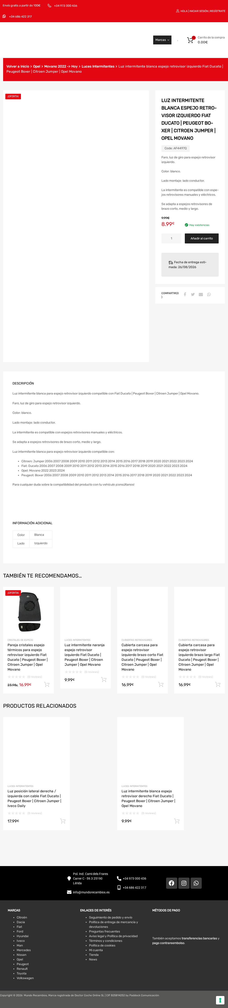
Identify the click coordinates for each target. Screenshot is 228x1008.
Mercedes (24, 950)
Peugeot (23, 964)
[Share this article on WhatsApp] (208, 295)
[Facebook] (171, 883)
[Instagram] (183, 883)
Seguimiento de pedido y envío (110, 917)
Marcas (160, 40)
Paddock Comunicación (144, 995)
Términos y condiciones (105, 941)
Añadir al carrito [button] (46, 684)
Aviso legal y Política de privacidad (113, 936)
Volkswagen (25, 978)
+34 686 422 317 (20, 16)
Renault (22, 969)
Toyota (21, 973)
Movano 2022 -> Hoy (61, 66)
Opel (36, 66)
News (93, 959)
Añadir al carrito (202, 238)
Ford (20, 931)
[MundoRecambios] (34, 48)
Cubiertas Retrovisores (137, 640)
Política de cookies (102, 945)
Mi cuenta (96, 950)
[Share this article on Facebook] (184, 295)
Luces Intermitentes (98, 66)
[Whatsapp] (196, 883)
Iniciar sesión (198, 11)
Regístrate (217, 11)
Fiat (19, 927)
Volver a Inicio (17, 66)
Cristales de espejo (20, 640)
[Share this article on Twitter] (192, 295)
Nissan (21, 955)
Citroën (22, 917)
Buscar (173, 40)
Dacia (21, 922)
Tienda (94, 955)
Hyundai (22, 936)
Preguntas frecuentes (104, 931)
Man (20, 945)
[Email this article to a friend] (200, 295)
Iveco (21, 941)
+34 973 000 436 (65, 5)
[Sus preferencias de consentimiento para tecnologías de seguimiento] (220, 1000)
